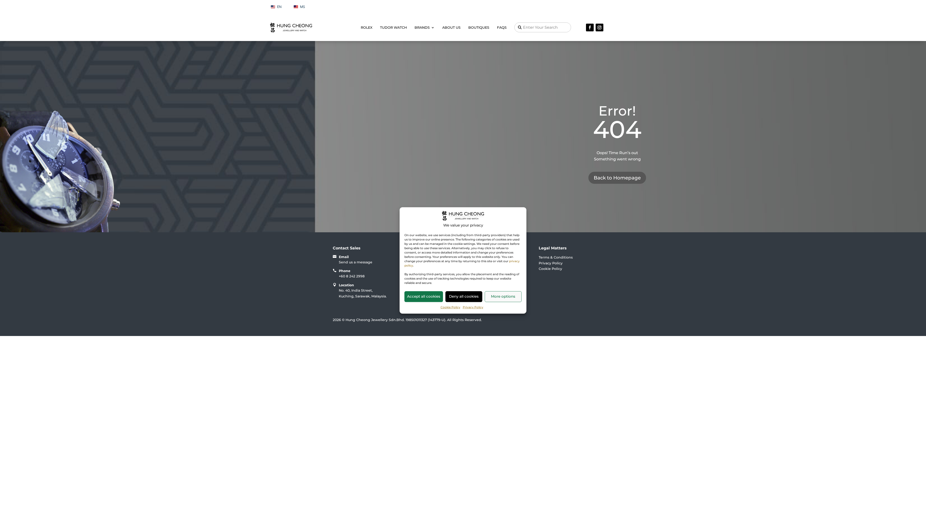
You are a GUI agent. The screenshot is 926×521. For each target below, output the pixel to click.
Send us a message (355, 262)
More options (503, 296)
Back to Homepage (617, 178)
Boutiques (478, 27)
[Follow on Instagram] (599, 27)
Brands (422, 27)
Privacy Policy (473, 307)
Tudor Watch (393, 27)
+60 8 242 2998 (352, 276)
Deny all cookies (464, 296)
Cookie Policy (450, 307)
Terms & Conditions (556, 257)
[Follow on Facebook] (590, 27)
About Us (451, 27)
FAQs (502, 27)
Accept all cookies (423, 296)
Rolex (366, 27)
